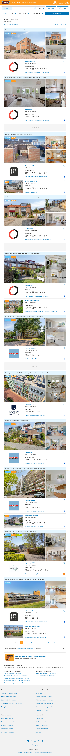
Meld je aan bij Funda (7, 718)
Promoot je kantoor (7, 725)
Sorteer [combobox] (60, 24)
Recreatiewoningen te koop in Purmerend (16, 683)
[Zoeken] (35, 8)
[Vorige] (16, 642)
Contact (38, 732)
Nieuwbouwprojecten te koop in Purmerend (17, 680)
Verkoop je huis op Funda (9, 693)
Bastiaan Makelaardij (31, 192)
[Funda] (5, 2)
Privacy (20, 752)
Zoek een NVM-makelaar (8, 700)
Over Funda (39, 718)
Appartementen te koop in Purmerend (15, 676)
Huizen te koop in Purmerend (12, 673)
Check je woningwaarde (8, 696)
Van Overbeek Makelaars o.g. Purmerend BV (38, 72)
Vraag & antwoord (6, 707)
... (45, 642)
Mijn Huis (39, 693)
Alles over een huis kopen (44, 696)
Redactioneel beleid (42, 729)
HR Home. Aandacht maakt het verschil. (36, 177)
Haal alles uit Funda (42, 710)
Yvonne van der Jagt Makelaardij (34, 574)
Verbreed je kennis (7, 729)
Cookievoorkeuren (46, 752)
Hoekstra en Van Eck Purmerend (34, 359)
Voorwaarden (28, 752)
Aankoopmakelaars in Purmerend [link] (46, 673)
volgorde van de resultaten (25, 648)
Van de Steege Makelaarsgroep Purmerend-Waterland (41, 311)
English (37, 745)
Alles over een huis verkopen (44, 700)
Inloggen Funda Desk (7, 732)
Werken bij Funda (41, 722)
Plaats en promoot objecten (9, 722)
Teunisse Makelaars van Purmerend (35, 637)
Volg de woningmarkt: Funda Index (11, 703)
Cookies (36, 752)
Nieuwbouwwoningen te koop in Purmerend (17, 678)
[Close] (10, 8)
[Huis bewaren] (64, 61)
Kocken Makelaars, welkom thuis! (35, 415)
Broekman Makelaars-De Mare (34, 526)
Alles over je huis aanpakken (44, 703)
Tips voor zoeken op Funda (44, 707)
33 (48, 642)
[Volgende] (54, 642)
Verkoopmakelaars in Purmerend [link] (45, 676)
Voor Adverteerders (42, 725)
